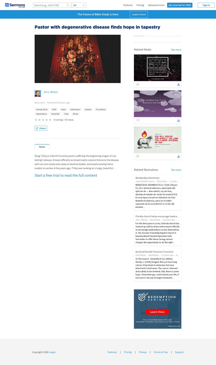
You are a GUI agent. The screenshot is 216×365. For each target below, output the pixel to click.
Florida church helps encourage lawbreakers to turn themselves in (171, 216)
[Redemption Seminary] (157, 309)
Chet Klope (141, 255)
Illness (75, 114)
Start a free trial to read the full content (66, 175)
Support (179, 352)
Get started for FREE (180, 5)
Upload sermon (156, 5)
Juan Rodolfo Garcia (145, 181)
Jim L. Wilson (50, 91)
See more (176, 49)
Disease (88, 109)
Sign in (206, 5)
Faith (54, 109)
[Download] (178, 84)
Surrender (55, 114)
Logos (52, 352)
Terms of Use (161, 352)
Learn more (139, 14)
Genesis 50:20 (41, 109)
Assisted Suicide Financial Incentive (154, 251)
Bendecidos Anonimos (147, 177)
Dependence (41, 114)
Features (128, 5)
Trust (66, 114)
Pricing (140, 5)
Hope (63, 109)
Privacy (143, 352)
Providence (101, 109)
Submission (75, 109)
